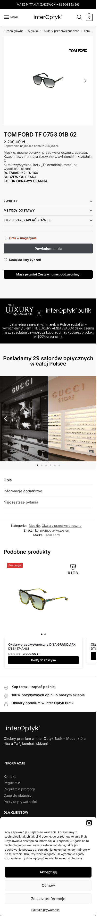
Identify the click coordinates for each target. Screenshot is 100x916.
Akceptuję (48, 872)
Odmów (48, 885)
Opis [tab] (8, 480)
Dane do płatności (18, 795)
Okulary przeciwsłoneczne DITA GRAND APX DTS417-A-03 (41, 646)
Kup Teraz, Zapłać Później (28, 220)
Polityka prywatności (45, 910)
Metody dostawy (19, 210)
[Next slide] (85, 81)
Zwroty (11, 201)
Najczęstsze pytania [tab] (21, 502)
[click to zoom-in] (48, 80)
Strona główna (14, 31)
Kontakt (10, 776)
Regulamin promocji (19, 789)
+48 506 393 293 (68, 4)
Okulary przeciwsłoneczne (60, 31)
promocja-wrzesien (54, 530)
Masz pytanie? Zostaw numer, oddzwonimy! (48, 274)
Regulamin (12, 783)
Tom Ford (90, 31)
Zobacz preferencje (48, 898)
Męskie (33, 31)
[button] (89, 822)
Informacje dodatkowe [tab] (23, 491)
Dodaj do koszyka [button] (43, 660)
